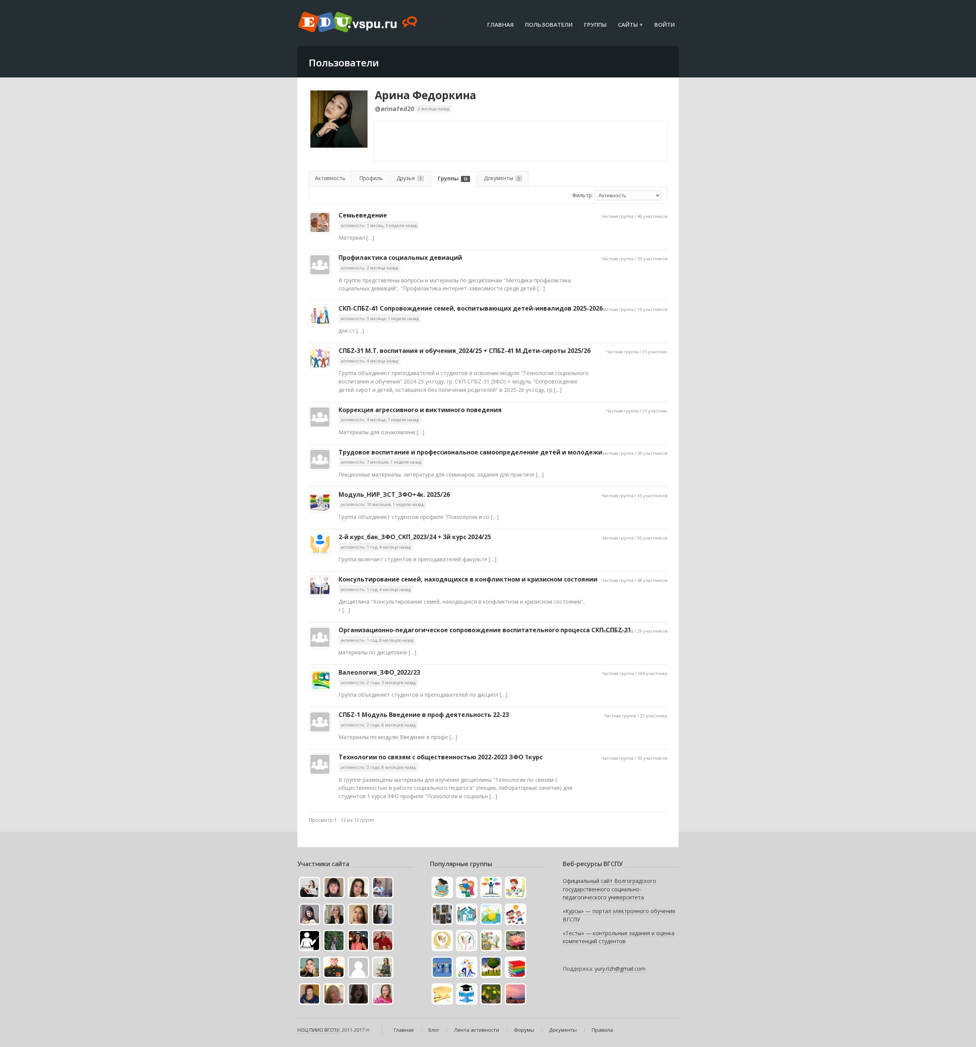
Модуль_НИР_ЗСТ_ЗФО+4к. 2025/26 (394, 494)
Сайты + (630, 24)
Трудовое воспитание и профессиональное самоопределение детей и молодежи (470, 452)
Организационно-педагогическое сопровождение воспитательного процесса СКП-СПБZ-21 (485, 630)
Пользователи (549, 24)
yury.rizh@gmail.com (620, 968)
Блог (434, 1029)
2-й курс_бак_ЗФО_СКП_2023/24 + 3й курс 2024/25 (415, 537)
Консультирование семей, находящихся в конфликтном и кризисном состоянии (468, 579)
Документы (502, 178)
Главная (500, 24)
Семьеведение (363, 215)
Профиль (371, 178)
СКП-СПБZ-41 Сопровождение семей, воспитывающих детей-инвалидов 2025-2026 (471, 308)
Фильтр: (582, 195)
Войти (664, 24)
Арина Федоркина (425, 95)
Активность (330, 178)
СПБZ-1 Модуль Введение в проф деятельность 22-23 (424, 714)
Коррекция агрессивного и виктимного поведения (420, 410)
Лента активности (476, 1029)
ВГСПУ (331, 1029)
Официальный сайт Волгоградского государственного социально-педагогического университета (609, 889)
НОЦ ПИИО (310, 1029)
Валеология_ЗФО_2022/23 (379, 672)
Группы (595, 24)
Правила (602, 1029)
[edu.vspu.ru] (358, 22)
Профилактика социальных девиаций (400, 257)
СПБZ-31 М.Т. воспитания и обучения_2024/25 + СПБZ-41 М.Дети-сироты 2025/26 (465, 350)
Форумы (524, 1029)
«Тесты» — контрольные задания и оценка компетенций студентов (618, 937)
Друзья (409, 178)
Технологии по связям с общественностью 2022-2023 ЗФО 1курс (441, 757)
